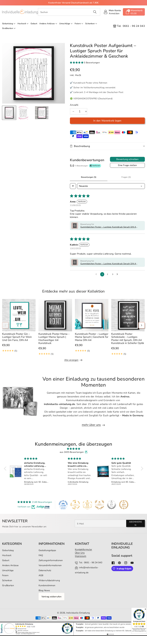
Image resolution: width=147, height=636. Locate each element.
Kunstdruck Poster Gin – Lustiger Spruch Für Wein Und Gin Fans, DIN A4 (17, 337)
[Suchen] (95, 11)
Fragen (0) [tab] (126, 177)
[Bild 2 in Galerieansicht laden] (23, 113)
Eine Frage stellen (127, 165)
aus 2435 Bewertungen (72, 452)
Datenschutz (45, 570)
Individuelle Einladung (78, 612)
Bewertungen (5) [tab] (88, 177)
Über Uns (80, 552)
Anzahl (74, 105)
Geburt (5, 560)
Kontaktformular (83, 549)
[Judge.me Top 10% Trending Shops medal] (123, 504)
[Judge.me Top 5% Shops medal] (111, 504)
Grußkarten (7, 28)
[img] (73, 448)
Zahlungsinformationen (51, 560)
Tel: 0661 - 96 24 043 (90, 562)
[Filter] (73, 186)
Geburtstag (7, 23)
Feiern (78, 23)
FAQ (41, 555)
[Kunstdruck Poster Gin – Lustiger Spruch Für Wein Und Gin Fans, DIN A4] (19, 315)
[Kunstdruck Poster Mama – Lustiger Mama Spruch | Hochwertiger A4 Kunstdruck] (55, 315)
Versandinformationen (50, 565)
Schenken (90, 23)
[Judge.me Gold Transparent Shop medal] (75, 504)
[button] (134, 12)
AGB (41, 575)
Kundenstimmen (47, 585)
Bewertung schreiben (127, 159)
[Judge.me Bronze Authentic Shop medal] (99, 504)
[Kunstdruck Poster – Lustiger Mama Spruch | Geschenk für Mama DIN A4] (91, 315)
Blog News (44, 590)
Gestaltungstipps (47, 550)
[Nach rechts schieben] (141, 325)
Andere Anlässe (47, 23)
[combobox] (69, 11)
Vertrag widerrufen (51, 596)
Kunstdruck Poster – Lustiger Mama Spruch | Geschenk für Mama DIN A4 (91, 337)
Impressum (80, 556)
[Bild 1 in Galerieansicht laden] (9, 113)
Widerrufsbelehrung (49, 580)
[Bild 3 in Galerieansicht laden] (42, 113)
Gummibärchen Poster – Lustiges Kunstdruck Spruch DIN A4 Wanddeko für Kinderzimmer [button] (108, 227)
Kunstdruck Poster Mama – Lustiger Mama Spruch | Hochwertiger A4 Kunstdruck (53, 338)
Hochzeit (22, 23)
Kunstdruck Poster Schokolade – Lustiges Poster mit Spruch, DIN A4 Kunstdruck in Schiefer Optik (127, 338)
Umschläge (64, 23)
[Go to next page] (118, 274)
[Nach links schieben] (5, 325)
